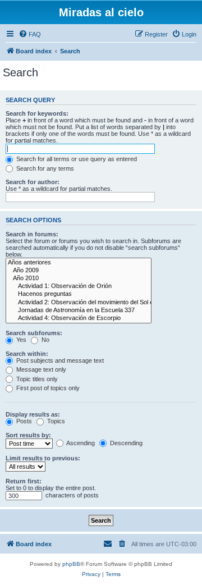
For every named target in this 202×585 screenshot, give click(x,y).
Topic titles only (36, 379)
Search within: (27, 353)
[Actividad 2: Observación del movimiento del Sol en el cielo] (78, 303)
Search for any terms (44, 168)
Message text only (40, 369)
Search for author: (32, 182)
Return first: (24, 481)
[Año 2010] (78, 278)
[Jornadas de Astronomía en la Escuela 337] (78, 310)
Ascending (80, 443)
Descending (125, 443)
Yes (20, 339)
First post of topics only (47, 388)
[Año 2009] (78, 271)
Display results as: (33, 414)
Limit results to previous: (43, 458)
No (44, 339)
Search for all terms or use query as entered (76, 159)
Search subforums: (34, 333)
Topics (55, 421)
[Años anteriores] (78, 263)
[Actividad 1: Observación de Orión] (78, 286)
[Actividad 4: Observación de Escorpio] (78, 318)
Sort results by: (28, 435)
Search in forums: (32, 234)
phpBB (71, 564)
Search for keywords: (37, 113)
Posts (23, 421)
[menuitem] (30, 34)
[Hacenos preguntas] (78, 294)
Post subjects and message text (59, 360)
